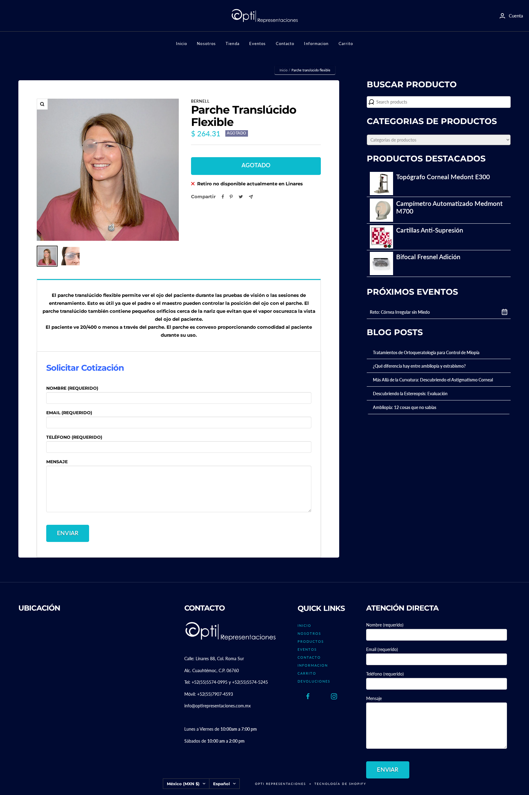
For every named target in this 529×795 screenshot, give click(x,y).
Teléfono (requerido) (74, 437)
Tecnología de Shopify (340, 784)
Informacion (316, 43)
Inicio (181, 43)
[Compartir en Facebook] (223, 197)
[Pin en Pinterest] (231, 197)
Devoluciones (314, 681)
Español (221, 783)
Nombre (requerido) (72, 388)
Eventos (257, 43)
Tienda (232, 43)
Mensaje (57, 461)
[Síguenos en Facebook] (308, 696)
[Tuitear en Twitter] (240, 197)
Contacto (285, 43)
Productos (311, 641)
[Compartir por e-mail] (251, 197)
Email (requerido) (69, 412)
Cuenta (516, 15)
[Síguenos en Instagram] (334, 696)
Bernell (200, 101)
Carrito (346, 43)
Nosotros (206, 43)
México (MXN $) (183, 783)
